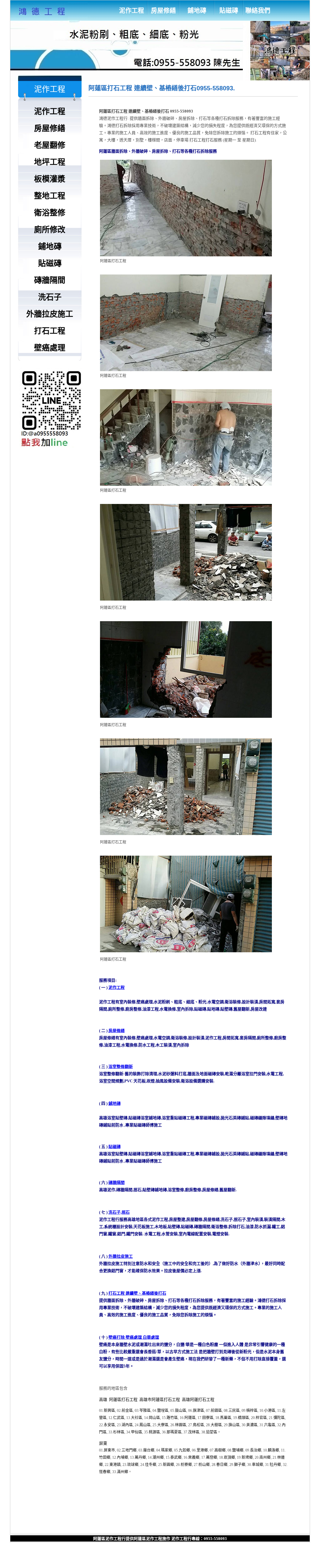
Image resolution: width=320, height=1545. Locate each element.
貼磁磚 (228, 10)
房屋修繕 (163, 10)
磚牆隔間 (116, 1182)
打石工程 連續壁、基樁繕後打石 (137, 1293)
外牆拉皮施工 (120, 1256)
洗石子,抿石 (119, 1212)
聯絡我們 (257, 10)
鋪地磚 (197, 10)
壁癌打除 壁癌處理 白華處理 (133, 1337)
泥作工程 (131, 10)
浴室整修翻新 (120, 1066)
